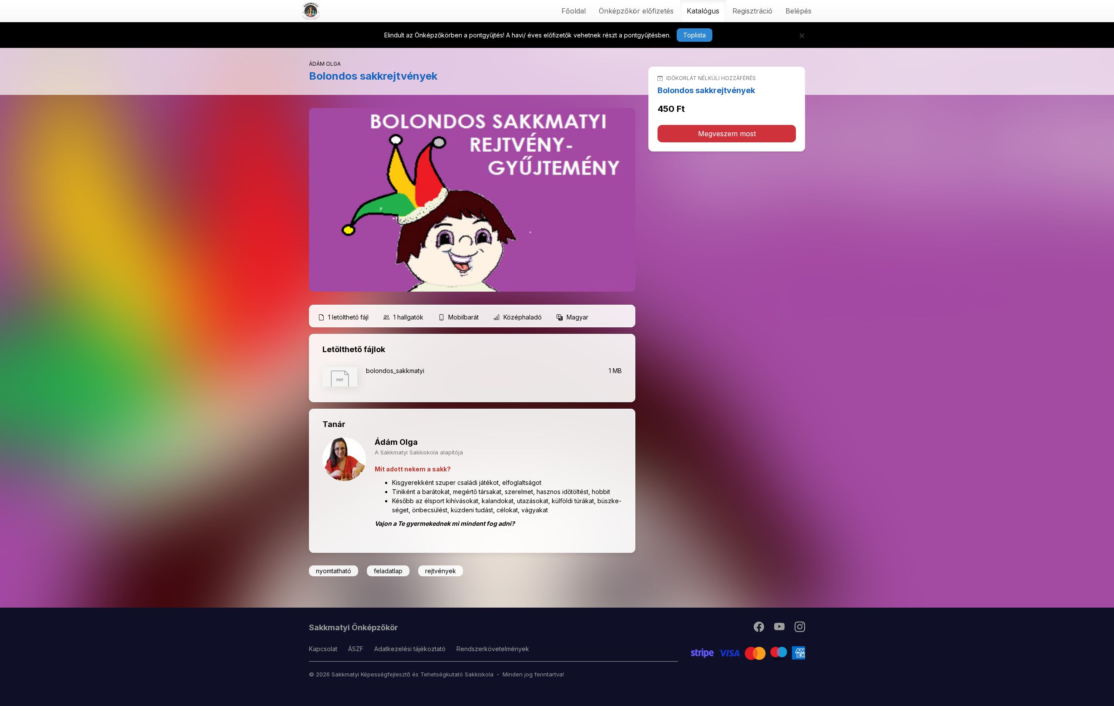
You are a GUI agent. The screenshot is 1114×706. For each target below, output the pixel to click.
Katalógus (703, 11)
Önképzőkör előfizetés (636, 11)
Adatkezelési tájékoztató (410, 648)
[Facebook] (759, 628)
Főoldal (573, 11)
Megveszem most (727, 133)
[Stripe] (748, 652)
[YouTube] (780, 628)
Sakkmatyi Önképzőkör (353, 627)
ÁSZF (355, 648)
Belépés (798, 11)
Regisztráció (752, 11)
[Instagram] (800, 628)
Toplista (694, 35)
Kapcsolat (323, 648)
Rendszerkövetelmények (492, 648)
